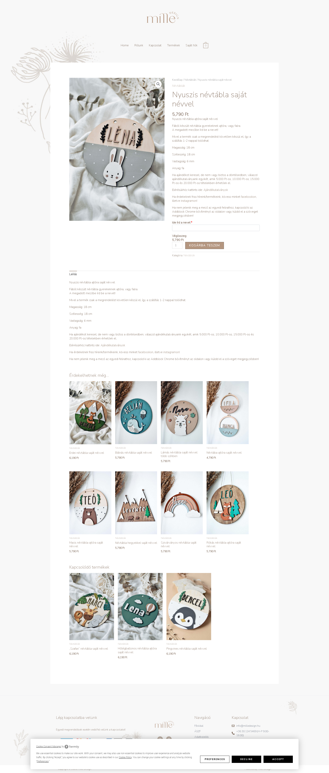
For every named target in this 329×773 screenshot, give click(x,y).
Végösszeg (179, 236)
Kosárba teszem (204, 245)
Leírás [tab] (73, 274)
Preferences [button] (43, 761)
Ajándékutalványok (215, 190)
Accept (278, 759)
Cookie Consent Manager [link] (48, 746)
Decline (246, 759)
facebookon (248, 197)
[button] (158, 84)
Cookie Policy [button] (125, 757)
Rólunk (138, 45)
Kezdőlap (177, 80)
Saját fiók (191, 45)
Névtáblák (190, 80)
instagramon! (189, 201)
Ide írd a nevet (181, 222)
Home (125, 45)
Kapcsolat (155, 45)
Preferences (215, 759)
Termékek (173, 45)
